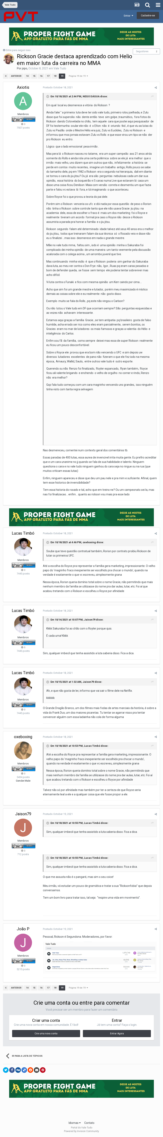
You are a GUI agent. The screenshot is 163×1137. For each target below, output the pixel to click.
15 (34, 76)
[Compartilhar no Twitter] (6, 1070)
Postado (58, 87)
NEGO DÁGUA (91, 96)
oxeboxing (89, 542)
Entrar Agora (117, 1033)
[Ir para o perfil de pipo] (8, 58)
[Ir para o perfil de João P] (23, 943)
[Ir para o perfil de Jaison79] (23, 828)
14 (27, 76)
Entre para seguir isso (18, 50)
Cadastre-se (148, 15)
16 (41, 76)
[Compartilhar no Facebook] (12, 1070)
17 (48, 76)
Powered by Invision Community (81, 1131)
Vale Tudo (60, 68)
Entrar (128, 15)
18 (55, 76)
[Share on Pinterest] (43, 1070)
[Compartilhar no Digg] (18, 1070)
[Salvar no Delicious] (24, 1070)
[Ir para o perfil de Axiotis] (23, 101)
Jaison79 (89, 619)
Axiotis (23, 87)
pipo (24, 68)
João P (23, 929)
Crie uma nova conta (46, 1033)
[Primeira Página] (6, 76)
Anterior (16, 76)
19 (62, 76)
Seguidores (142, 51)
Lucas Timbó (23, 533)
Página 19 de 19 (78, 76)
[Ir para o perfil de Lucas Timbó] (23, 547)
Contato (89, 1122)
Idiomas (74, 1122)
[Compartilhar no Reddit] (30, 1070)
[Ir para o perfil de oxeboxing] (23, 750)
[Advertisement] (81, 1108)
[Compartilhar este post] (156, 87)
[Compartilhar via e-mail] (36, 1070)
